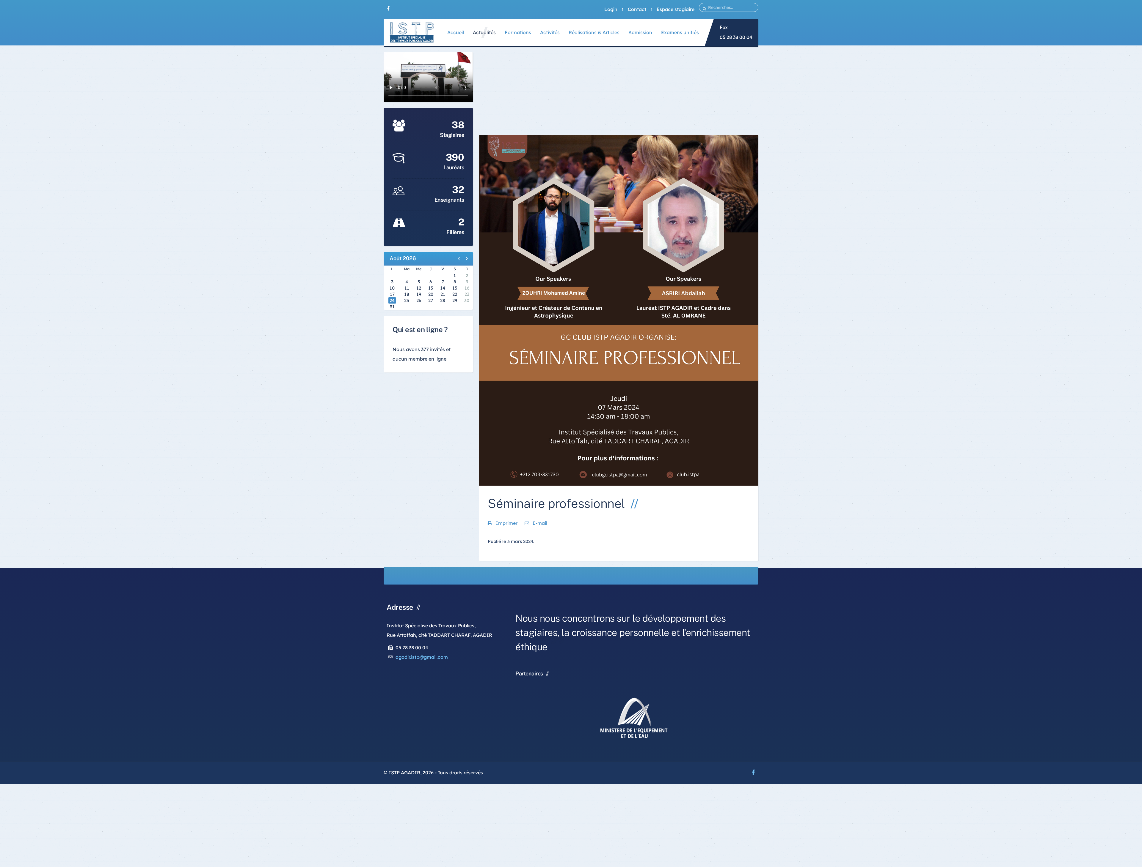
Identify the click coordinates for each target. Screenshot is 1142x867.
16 (467, 288)
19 (418, 294)
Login (610, 9)
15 (454, 288)
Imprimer (507, 523)
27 (430, 300)
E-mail (539, 523)
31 (392, 306)
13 (430, 288)
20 (430, 294)
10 (392, 288)
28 (442, 300)
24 (392, 300)
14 (442, 288)
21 (442, 294)
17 (392, 294)
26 (418, 300)
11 (406, 288)
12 (418, 288)
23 (467, 294)
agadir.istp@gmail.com (422, 657)
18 (406, 294)
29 (454, 300)
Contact (637, 9)
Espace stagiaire (675, 9)
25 (406, 300)
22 (454, 294)
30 (466, 300)
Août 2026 (403, 258)
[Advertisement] (618, 93)
